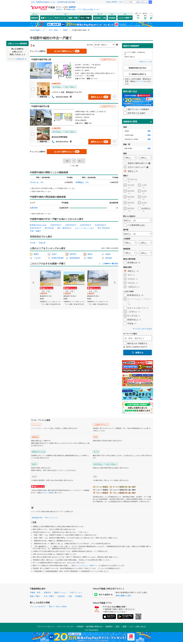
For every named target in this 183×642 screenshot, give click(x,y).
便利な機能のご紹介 (123, 595)
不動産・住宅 (35, 592)
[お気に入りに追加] (114, 97)
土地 (104, 17)
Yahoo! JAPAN (111, 2)
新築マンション (47, 17)
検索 (150, 2)
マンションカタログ (38, 606)
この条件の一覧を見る (110, 263)
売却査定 (112, 17)
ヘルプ (120, 2)
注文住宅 (97, 17)
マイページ (140, 81)
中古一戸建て (86, 17)
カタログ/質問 (123, 17)
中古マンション (61, 17)
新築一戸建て (73, 17)
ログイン (59, 9)
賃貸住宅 (34, 17)
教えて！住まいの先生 (57, 606)
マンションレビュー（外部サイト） (87, 565)
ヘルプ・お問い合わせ (137, 626)
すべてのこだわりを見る (142, 328)
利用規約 (80, 626)
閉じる (80, 42)
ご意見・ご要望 (120, 626)
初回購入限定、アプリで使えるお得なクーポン (83, 9)
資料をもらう (99, 96)
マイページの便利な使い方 (17, 59)
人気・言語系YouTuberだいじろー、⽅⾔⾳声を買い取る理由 (53, 2)
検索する (139, 352)
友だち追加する (106, 594)
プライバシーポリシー (46, 626)
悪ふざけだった (142, 2)
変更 (149, 131)
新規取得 (72, 7)
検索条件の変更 (130, 121)
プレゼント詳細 (47, 492)
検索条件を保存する (93, 40)
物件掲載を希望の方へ (95, 626)
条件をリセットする (146, 61)
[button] (33, 274)
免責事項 (108, 626)
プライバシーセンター (65, 626)
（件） (37, 182)
